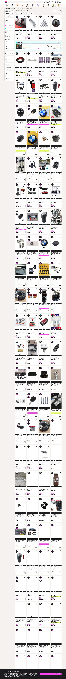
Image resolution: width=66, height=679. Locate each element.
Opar (32, 13)
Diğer (17, 13)
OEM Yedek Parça (29, 8)
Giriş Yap (60, 2)
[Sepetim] (52, 2)
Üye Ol (57, 2)
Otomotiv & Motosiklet (11, 8)
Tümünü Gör (58, 42)
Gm (28, 13)
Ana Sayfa (6, 8)
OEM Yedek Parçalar (23, 8)
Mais (25, 13)
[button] (19, 29)
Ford (21, 13)
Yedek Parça (17, 8)
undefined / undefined (9, 13)
